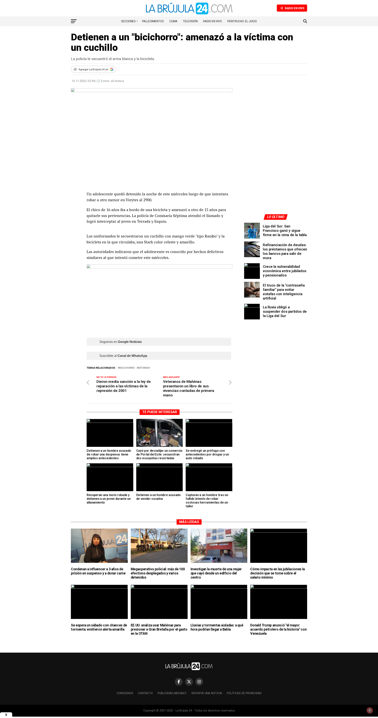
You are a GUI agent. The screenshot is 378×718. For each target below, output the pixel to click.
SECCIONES (128, 21)
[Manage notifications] (370, 710)
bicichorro (127, 368)
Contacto (145, 693)
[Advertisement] (275, 124)
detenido (144, 368)
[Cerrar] (6, 714)
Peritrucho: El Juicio (242, 21)
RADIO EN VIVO (212, 21)
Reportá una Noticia (207, 693)
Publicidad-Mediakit (172, 693)
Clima (173, 21)
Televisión (190, 21)
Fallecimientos (153, 21)
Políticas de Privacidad (244, 693)
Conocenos (125, 693)
